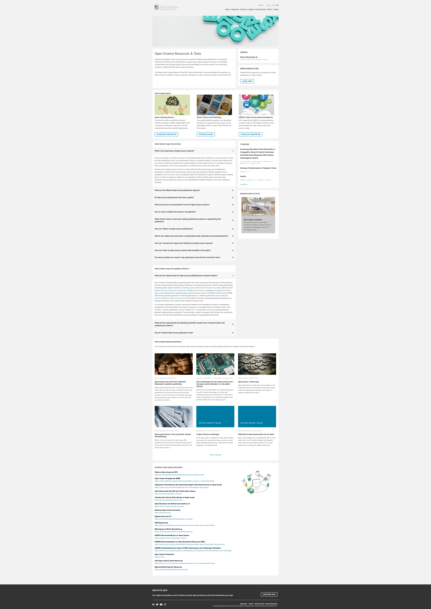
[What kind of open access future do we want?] (257, 416)
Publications (260, 9)
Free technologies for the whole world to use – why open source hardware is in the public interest (215, 384)
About (227, 9)
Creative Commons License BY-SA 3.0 (266, 606)
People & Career (247, 9)
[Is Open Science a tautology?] (215, 416)
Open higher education (253, 219)
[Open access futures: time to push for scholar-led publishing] (174, 416)
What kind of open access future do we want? (256, 434)
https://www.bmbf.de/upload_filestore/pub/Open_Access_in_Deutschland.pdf (184, 481)
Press (268, 5)
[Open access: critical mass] (257, 364)
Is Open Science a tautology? (207, 434)
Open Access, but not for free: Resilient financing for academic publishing (170, 382)
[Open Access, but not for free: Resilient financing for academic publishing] (174, 364)
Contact (273, 5)
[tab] (194, 151)
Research (235, 9)
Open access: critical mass (248, 381)
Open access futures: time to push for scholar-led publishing (173, 435)
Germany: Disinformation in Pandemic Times (258, 168)
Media (276, 9)
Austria (243, 176)
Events (270, 9)
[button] (247, 81)
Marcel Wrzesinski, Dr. (249, 57)
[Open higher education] (258, 206)
